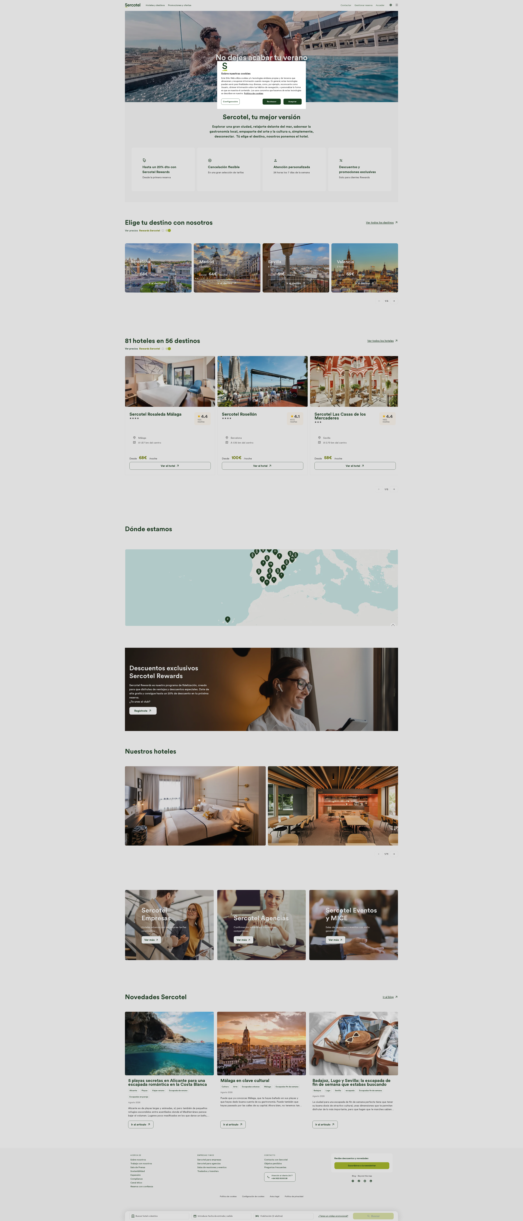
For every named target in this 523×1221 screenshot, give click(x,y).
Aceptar (292, 101)
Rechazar (272, 101)
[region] (261, 85)
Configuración (230, 101)
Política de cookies (253, 93)
